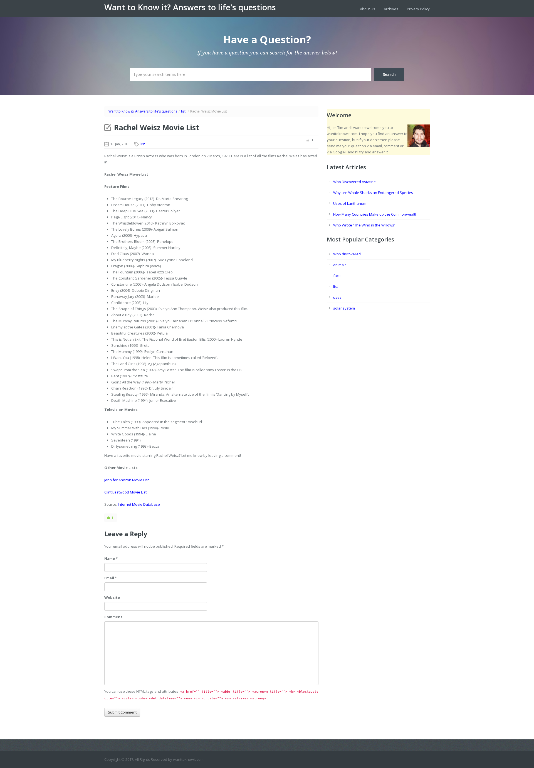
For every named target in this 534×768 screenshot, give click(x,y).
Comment (113, 616)
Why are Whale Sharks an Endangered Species (373, 192)
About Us (367, 8)
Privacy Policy (418, 8)
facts (337, 275)
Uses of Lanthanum (349, 203)
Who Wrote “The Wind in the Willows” (364, 225)
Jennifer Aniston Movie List (126, 479)
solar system (344, 308)
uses (337, 297)
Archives (391, 8)
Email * (110, 577)
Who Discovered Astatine (354, 181)
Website (112, 597)
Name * (111, 558)
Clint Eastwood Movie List (125, 492)
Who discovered (347, 253)
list (183, 111)
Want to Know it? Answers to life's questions (190, 7)
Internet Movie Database (139, 504)
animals (340, 264)
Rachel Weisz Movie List (156, 128)
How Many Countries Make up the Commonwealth (375, 214)
